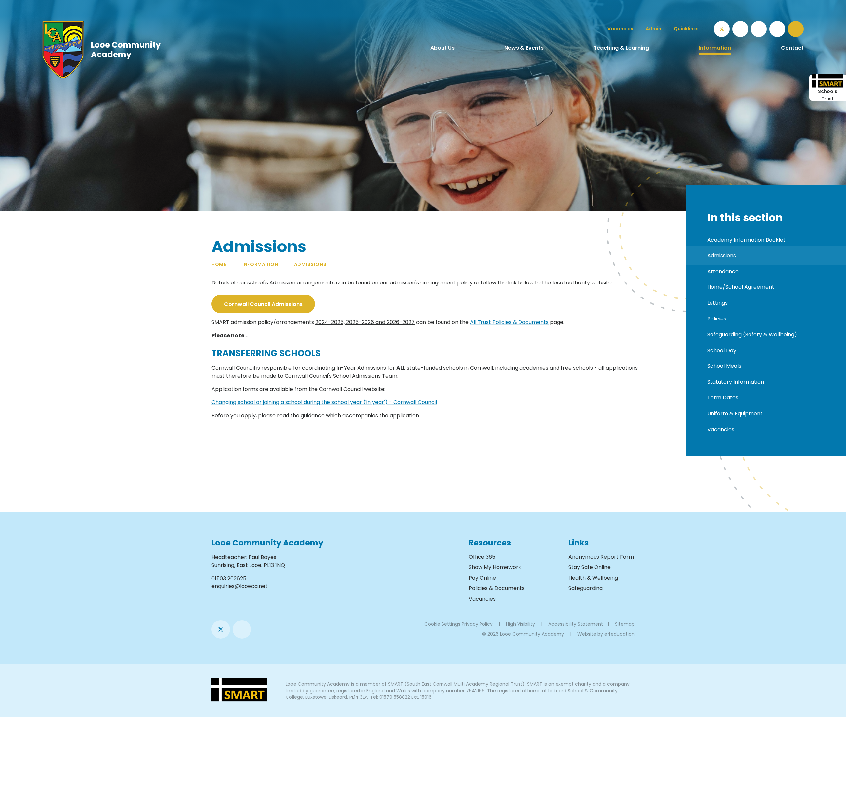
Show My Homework (495, 567)
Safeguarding (585, 588)
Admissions (310, 264)
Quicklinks (686, 28)
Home (219, 264)
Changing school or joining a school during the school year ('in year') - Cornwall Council (324, 402)
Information (260, 264)
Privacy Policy (477, 624)
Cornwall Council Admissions (263, 304)
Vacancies (482, 599)
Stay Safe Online (589, 567)
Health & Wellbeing (593, 578)
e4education (619, 634)
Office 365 (482, 557)
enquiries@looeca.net (240, 586)
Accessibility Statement (575, 624)
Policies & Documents (497, 588)
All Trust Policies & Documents (509, 322)
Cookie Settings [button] (442, 624)
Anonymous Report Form (601, 557)
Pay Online (482, 578)
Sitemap (624, 624)
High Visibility (520, 624)
